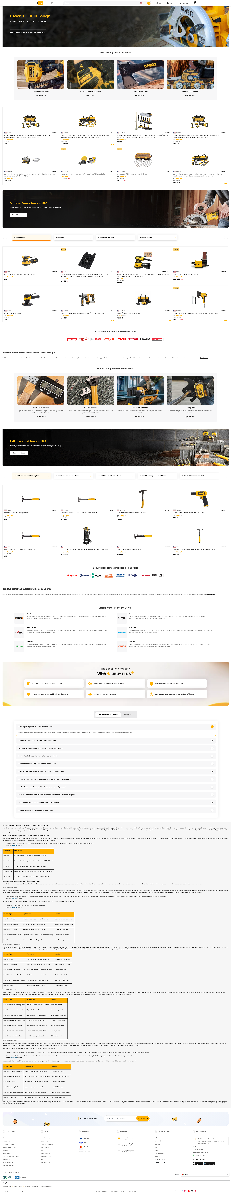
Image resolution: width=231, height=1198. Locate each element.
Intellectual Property (9, 1147)
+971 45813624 (199, 1149)
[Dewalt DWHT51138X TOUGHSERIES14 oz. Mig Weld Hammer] (87, 498)
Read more (204, 358)
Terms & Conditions (101, 1191)
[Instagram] (185, 1191)
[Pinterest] (195, 1191)
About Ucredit (45, 1153)
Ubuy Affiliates (45, 1162)
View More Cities (160, 1162)
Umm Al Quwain (160, 1159)
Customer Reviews (47, 1144)
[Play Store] (209, 1164)
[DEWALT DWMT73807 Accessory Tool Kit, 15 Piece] (143, 159)
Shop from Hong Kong (31, 1186)
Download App (45, 1138)
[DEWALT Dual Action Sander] (30, 298)
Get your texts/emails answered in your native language (211, 1142)
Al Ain (156, 1147)
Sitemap (5, 1150)
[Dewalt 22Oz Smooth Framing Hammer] (30, 498)
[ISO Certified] (20, 1177)
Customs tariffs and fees (11, 1156)
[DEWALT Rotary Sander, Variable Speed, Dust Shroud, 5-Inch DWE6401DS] (199, 298)
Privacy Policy (114, 1191)
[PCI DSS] (7, 1177)
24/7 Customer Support (206, 1139)
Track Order (7, 1153)
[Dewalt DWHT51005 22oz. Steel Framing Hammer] (30, 534)
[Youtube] (189, 1191)
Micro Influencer (8, 1162)
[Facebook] (182, 1191)
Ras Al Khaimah (160, 1153)
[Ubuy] (39, 3)
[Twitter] (192, 1191)
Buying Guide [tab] (128, 715)
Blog (42, 1159)
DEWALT (54, 132)
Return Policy (45, 1147)
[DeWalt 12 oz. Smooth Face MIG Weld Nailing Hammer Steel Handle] (199, 534)
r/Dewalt (14, 845)
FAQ (42, 1150)
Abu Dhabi (158, 1141)
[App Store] (198, 1164)
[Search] (149, 3)
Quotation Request (9, 1144)
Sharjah (157, 1144)
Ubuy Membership (8, 1165)
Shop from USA (7, 1186)
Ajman (157, 1150)
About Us (6, 1138)
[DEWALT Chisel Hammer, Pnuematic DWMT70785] (199, 498)
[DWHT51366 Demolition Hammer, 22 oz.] (143, 534)
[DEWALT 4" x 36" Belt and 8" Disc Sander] (199, 259)
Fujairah (157, 1156)
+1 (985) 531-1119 (200, 1155)
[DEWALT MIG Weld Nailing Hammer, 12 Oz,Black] (143, 498)
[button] (159, 3)
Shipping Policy (7, 1159)
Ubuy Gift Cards (46, 1156)
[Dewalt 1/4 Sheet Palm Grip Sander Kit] (143, 298)
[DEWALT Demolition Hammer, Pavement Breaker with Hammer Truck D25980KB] (87, 534)
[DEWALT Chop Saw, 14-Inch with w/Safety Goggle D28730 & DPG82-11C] (87, 159)
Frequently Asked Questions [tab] (108, 715)
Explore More (40, 95)
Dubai (156, 1138)
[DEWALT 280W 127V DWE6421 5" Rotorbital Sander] (30, 259)
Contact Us (6, 1141)
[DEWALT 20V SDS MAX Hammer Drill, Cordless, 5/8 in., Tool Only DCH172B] (87, 298)
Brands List (44, 1141)
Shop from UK (18, 1186)
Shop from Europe (46, 1186)
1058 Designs (166, 272)
